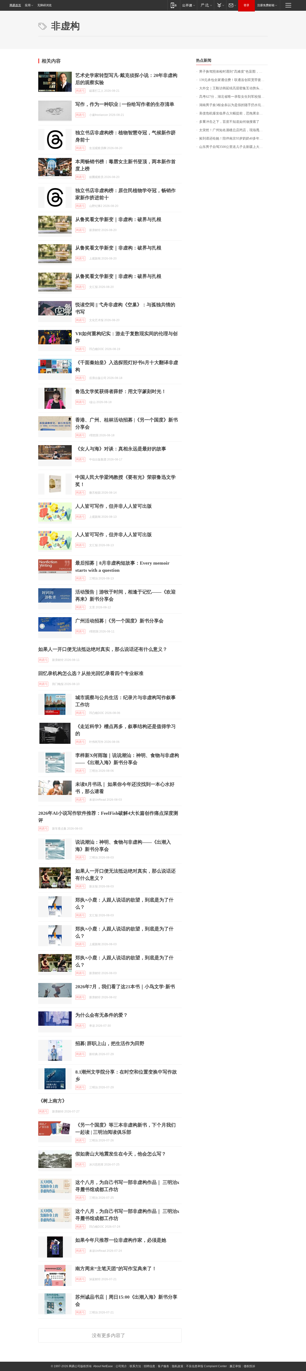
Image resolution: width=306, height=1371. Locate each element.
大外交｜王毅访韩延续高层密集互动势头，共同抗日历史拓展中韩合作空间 (233, 88)
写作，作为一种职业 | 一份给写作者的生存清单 (124, 104)
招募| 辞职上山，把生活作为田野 (109, 1043)
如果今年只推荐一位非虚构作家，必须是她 (120, 1240)
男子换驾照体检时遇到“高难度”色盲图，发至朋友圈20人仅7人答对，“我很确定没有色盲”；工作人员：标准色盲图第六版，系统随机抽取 (233, 71)
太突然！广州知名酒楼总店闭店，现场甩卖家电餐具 (233, 130)
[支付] (220, 5)
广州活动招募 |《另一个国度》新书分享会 (119, 620)
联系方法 (135, 1366)
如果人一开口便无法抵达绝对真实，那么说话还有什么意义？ (102, 649)
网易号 (80, 90)
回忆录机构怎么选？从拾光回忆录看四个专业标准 (90, 673)
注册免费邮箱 (265, 5)
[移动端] (173, 5)
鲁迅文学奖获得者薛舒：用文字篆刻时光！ (120, 391)
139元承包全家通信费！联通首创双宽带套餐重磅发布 (233, 80)
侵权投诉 (249, 1366)
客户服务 (163, 1366)
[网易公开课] (188, 5)
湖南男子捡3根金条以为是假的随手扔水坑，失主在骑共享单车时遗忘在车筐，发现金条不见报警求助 (233, 105)
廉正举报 (235, 1366)
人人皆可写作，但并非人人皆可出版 (113, 506)
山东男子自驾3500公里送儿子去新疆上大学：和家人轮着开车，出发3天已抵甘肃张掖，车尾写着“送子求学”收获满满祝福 (233, 147)
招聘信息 (149, 1366)
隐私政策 (177, 1366)
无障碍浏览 (44, 5)
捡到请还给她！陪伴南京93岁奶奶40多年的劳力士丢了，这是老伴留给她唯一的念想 (233, 138)
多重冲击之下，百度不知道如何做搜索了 (229, 122)
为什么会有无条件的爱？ (101, 1015)
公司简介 (121, 1366)
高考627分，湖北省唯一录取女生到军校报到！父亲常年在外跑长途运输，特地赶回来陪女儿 (233, 96)
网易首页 (15, 5)
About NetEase (103, 1366)
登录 (246, 5)
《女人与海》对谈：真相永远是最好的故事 (120, 448)
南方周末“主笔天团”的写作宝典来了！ (116, 1268)
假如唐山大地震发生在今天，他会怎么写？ (120, 1153)
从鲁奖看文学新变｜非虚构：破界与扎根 (118, 219)
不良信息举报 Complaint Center (206, 1366)
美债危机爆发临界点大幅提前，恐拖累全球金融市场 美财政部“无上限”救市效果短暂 (233, 113)
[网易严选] (205, 5)
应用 (28, 5)
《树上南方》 (52, 1100)
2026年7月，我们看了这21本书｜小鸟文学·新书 (125, 986)
